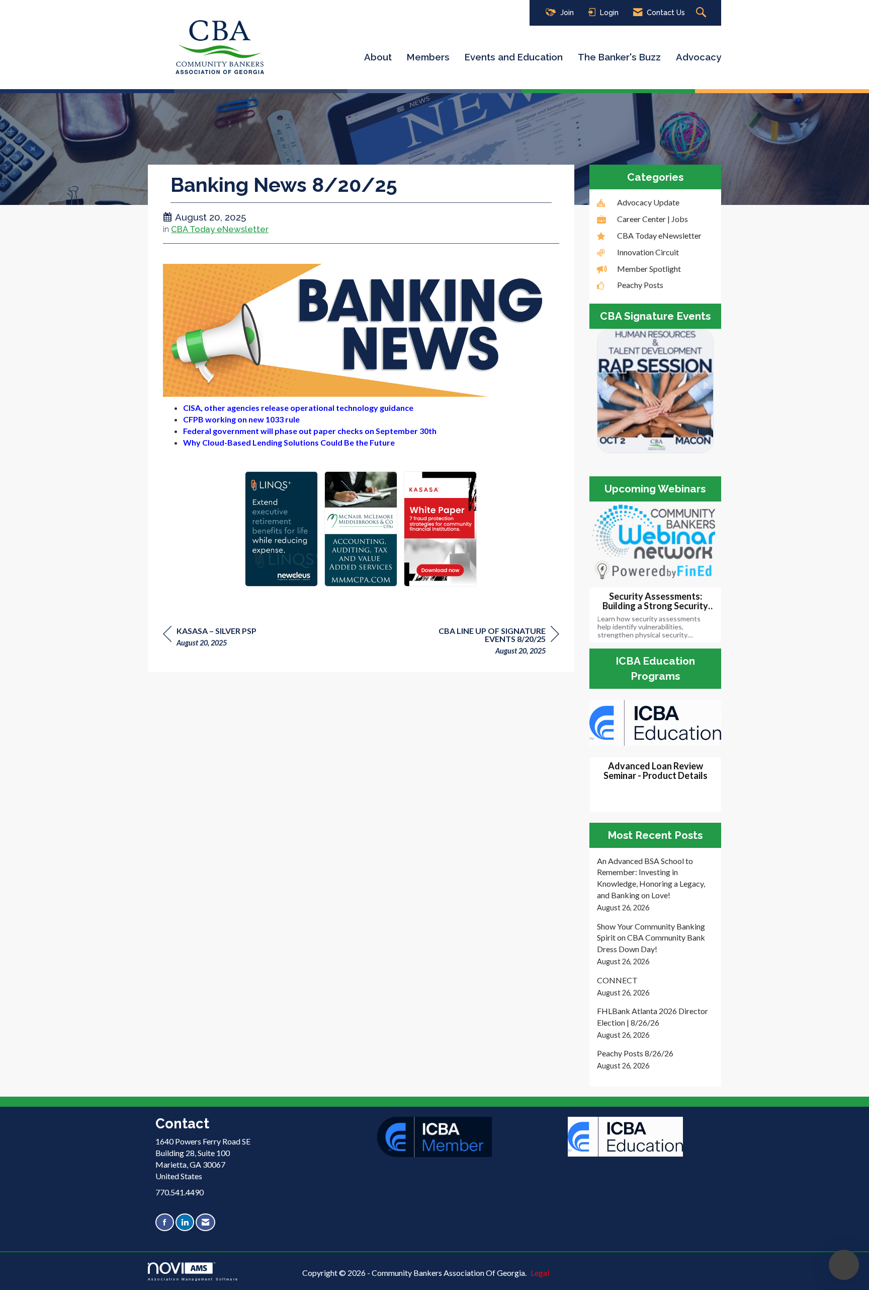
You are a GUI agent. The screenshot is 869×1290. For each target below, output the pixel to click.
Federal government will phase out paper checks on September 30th (310, 431)
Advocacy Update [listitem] (648, 202)
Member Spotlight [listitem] (649, 268)
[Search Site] (702, 13)
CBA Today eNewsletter (220, 229)
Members (428, 56)
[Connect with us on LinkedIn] (185, 1222)
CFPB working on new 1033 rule (241, 419)
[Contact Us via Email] (205, 1222)
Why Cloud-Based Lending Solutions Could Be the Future (289, 442)
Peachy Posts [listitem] (640, 285)
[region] (483, 642)
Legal (540, 1272)
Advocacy (698, 56)
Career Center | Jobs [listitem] (652, 219)
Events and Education (514, 56)
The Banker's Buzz (619, 56)
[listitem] (655, 884)
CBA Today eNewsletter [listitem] (659, 235)
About (378, 56)
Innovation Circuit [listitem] (648, 252)
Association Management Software (193, 1279)
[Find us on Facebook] (164, 1222)
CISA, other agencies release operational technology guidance (298, 407)
